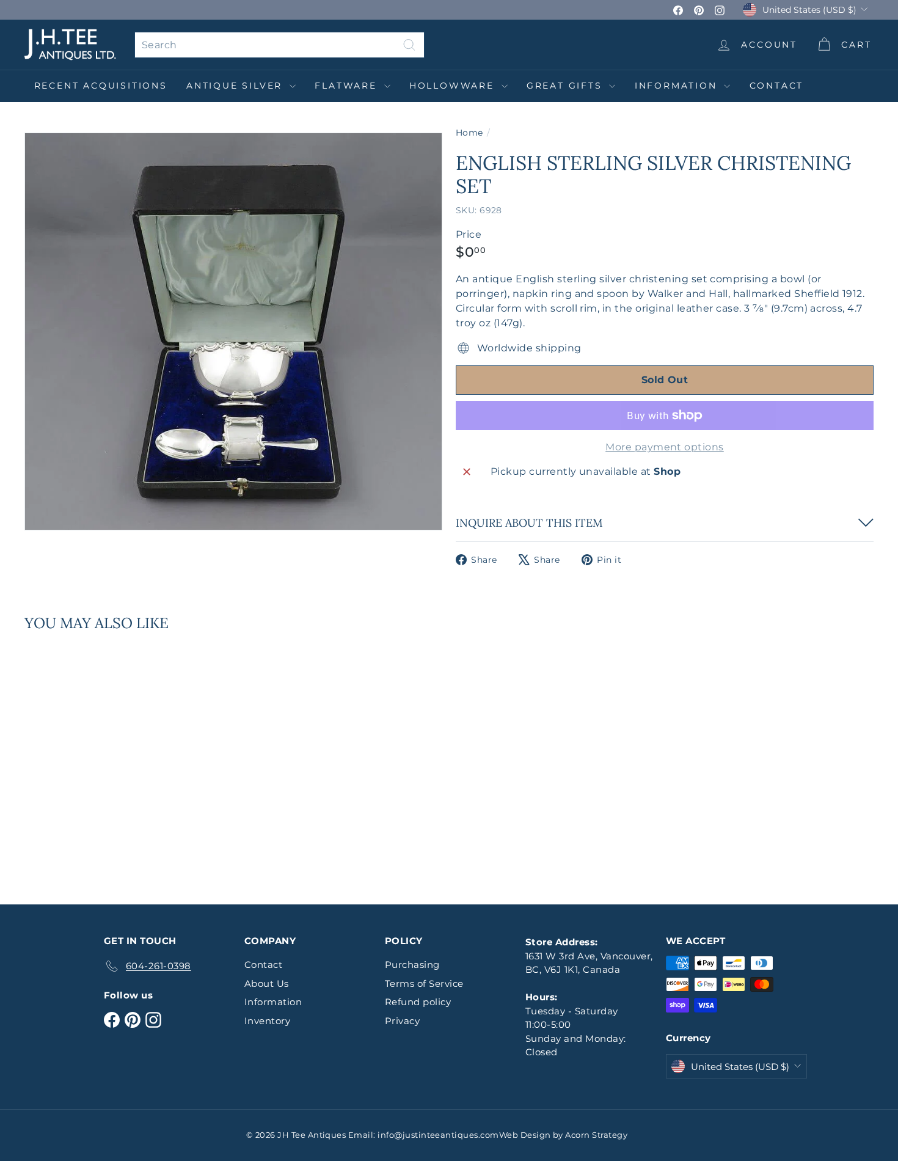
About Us (266, 983)
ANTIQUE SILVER (236, 85)
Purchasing (412, 964)
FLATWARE (348, 85)
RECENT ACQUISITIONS (100, 85)
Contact (777, 85)
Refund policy (418, 1002)
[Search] (409, 45)
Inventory (267, 1021)
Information (678, 85)
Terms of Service (424, 983)
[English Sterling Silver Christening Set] (90, 759)
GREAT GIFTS (567, 85)
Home (469, 132)
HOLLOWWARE (453, 85)
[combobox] (279, 45)
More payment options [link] (664, 447)
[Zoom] (233, 331)
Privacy (402, 1021)
